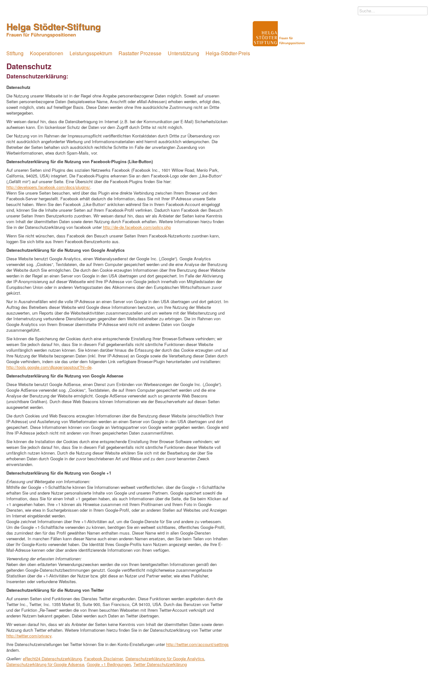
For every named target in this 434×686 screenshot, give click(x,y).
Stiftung (15, 53)
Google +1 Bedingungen (109, 664)
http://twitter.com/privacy (28, 636)
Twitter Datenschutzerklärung (160, 664)
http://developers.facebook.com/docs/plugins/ (48, 187)
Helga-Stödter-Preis (228, 53)
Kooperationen (46, 53)
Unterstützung (183, 53)
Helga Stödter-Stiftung (53, 28)
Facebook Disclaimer (103, 659)
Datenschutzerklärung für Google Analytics (164, 659)
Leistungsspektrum (91, 53)
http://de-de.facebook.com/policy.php (137, 227)
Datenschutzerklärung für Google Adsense (45, 664)
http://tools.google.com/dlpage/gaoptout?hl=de (49, 367)
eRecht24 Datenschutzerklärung (52, 659)
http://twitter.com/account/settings (197, 644)
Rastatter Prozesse (140, 53)
